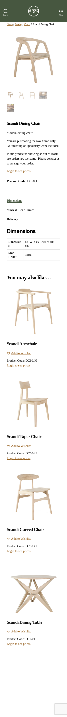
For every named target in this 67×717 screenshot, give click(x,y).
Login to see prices (19, 171)
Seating (18, 24)
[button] (19, 353)
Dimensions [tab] (14, 200)
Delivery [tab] (12, 219)
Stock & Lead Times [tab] (20, 210)
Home (10, 24)
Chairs (27, 24)
